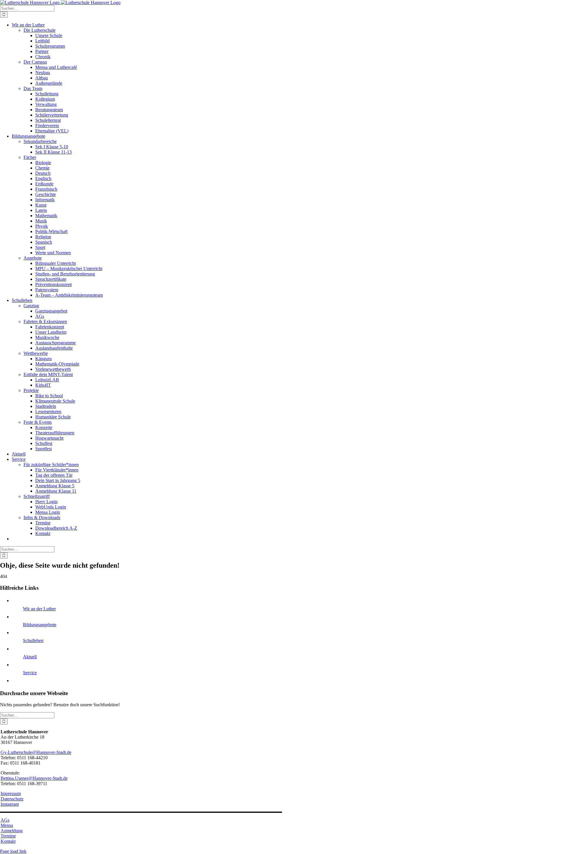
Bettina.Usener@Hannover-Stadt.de (34, 778)
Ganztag (31, 305)
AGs (5, 820)
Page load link (13, 851)
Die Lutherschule (40, 30)
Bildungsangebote (39, 624)
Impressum (11, 793)
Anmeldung (12, 830)
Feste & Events (38, 422)
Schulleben (33, 640)
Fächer (30, 157)
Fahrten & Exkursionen (45, 321)
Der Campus (35, 61)
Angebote (33, 257)
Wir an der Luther (39, 608)
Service (30, 672)
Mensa (7, 825)
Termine (8, 835)
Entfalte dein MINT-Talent (48, 374)
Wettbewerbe (36, 353)
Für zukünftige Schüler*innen (51, 464)
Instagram (10, 804)
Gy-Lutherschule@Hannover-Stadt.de (36, 752)
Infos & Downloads (42, 517)
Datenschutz (12, 798)
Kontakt (8, 841)
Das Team (33, 88)
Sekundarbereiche (40, 141)
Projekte (31, 390)
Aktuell (30, 656)
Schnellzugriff (37, 496)
